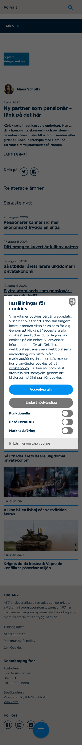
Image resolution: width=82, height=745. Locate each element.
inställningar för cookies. (43, 377)
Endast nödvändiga (41, 402)
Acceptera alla (41, 389)
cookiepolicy (19, 368)
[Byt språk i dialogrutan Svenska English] (71, 302)
